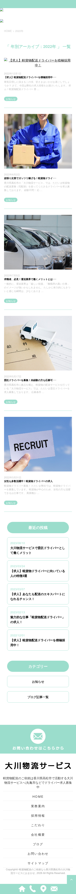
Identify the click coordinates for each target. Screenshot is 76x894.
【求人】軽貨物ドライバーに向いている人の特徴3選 (37, 573)
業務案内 (38, 806)
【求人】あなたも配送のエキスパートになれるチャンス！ (37, 596)
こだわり (38, 825)
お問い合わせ (38, 853)
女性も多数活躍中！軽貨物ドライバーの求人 (28, 481)
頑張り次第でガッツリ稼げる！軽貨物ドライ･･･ (30, 178)
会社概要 (38, 834)
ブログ (38, 844)
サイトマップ (38, 863)
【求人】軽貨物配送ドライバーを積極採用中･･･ (30, 77)
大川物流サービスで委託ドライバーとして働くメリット (37, 550)
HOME (38, 796)
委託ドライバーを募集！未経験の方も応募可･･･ (30, 380)
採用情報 (38, 815)
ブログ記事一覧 (38, 697)
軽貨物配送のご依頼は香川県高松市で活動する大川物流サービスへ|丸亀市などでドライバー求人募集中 (38, 782)
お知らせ (11, 99)
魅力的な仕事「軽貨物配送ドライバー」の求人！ (37, 619)
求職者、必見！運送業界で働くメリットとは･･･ (30, 279)
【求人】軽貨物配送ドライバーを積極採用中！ (37, 642)
